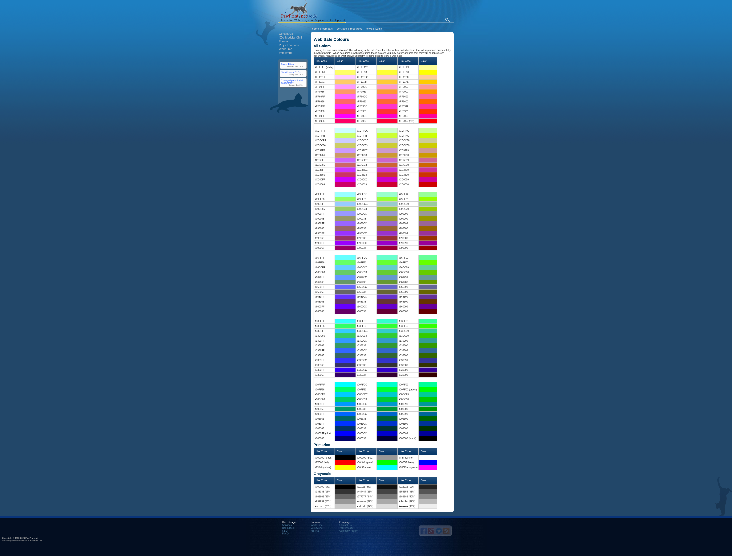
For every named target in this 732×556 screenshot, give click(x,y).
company (327, 28)
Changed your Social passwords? (292, 81)
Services (287, 525)
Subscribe (446, 531)
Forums (284, 41)
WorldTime (285, 49)
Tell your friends (424, 531)
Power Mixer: (288, 64)
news (369, 28)
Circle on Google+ (431, 531)
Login (378, 28)
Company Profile (348, 530)
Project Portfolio (289, 45)
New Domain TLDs (291, 72)
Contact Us (286, 33)
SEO (284, 530)
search (447, 20)
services (342, 28)
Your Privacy (346, 527)
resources (356, 28)
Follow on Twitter (439, 531)
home (315, 28)
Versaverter (286, 52)
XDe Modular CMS (291, 37)
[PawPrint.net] (299, 16)
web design (7, 540)
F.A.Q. (285, 533)
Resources (288, 527)
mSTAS (315, 530)
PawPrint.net (36, 540)
